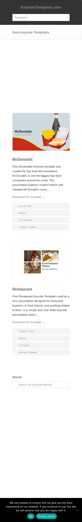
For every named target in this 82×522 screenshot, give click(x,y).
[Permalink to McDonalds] (41, 132)
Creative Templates (28, 227)
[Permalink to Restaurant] (41, 262)
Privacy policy (46, 516)
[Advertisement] (41, 80)
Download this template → (28, 196)
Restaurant (22, 289)
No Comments (25, 220)
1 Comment (24, 345)
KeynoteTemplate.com (41, 7)
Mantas (22, 213)
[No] (77, 510)
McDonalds (22, 159)
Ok (31, 516)
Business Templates (28, 352)
